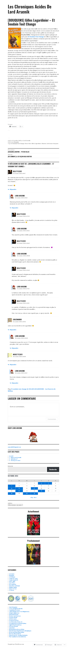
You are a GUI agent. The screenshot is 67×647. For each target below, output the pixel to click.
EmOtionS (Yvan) (13, 614)
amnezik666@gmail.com (14, 447)
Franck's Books (13, 617)
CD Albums (12, 577)
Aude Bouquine (13, 607)
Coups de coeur (13, 578)
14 (11, 488)
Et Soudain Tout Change (17, 143)
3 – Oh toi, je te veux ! (15, 460)
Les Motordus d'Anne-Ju (15, 622)
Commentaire (52, 419)
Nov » (35, 497)
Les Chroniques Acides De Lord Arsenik (29, 9)
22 (19, 491)
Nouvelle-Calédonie (14, 586)
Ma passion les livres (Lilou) (16, 629)
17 (34, 488)
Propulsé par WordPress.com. (16, 644)
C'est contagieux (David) (15, 608)
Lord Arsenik (26, 140)
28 (11, 493)
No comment (12, 584)
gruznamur (17, 319)
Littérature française (52, 143)
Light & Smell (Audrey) (15, 625)
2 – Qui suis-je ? (13, 459)
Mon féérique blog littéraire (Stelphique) (20, 631)
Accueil (11, 456)
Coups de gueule (13, 580)
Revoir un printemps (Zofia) (16, 632)
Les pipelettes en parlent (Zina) (17, 623)
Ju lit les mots (13, 619)
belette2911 (17, 171)
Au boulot (11, 574)
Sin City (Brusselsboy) (15, 633)
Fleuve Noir (28, 143)
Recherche (10, 466)
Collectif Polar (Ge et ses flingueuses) (19, 611)
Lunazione (12, 628)
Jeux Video (12, 583)
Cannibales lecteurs (14, 610)
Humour (44, 143)
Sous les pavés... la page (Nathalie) (18, 635)
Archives (10, 503)
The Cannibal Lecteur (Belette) (17, 636)
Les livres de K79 (13, 620)
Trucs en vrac (13, 589)
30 (27, 493)
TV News (11, 590)
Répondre (13, 189)
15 (19, 488)
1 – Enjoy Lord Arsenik (15, 457)
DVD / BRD (12, 581)
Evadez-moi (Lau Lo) (14, 616)
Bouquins (16, 142)
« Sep (31, 497)
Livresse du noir (13, 626)
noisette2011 (18, 354)
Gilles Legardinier (36, 143)
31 (34, 493)
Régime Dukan (13, 587)
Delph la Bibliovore (14, 613)
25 (41, 491)
